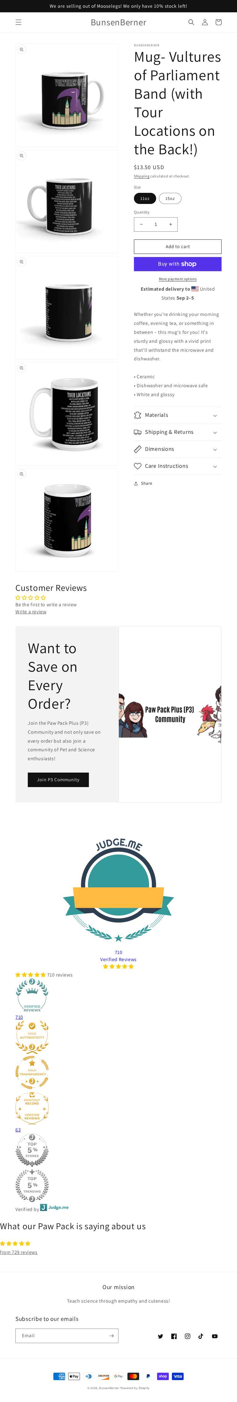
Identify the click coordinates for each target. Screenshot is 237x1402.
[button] (18, 22)
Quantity (141, 212)
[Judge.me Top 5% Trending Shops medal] (104, 1186)
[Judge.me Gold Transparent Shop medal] (104, 1073)
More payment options (178, 278)
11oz (145, 198)
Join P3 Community (58, 779)
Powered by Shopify (135, 1388)
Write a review (30, 611)
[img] (118, 1243)
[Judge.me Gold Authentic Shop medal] (104, 1038)
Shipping (142, 176)
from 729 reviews (19, 1252)
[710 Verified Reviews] (118, 966)
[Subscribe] (111, 1336)
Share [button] (146, 483)
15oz (170, 198)
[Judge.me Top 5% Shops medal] (104, 1151)
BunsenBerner (109, 1388)
